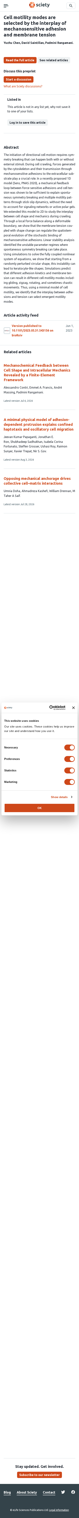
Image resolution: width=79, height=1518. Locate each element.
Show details (59, 797)
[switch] (69, 759)
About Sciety (27, 1492)
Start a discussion (18, 79)
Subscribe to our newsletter (39, 1475)
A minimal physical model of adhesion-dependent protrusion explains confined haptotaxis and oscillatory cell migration (38, 424)
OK (39, 808)
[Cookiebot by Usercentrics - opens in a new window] (49, 707)
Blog (7, 1492)
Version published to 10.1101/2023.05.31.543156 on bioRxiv (32, 330)
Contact (49, 1492)
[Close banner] (73, 707)
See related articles (54, 60)
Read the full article (20, 60)
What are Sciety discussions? (23, 86)
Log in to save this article (28, 122)
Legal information (59, 1510)
